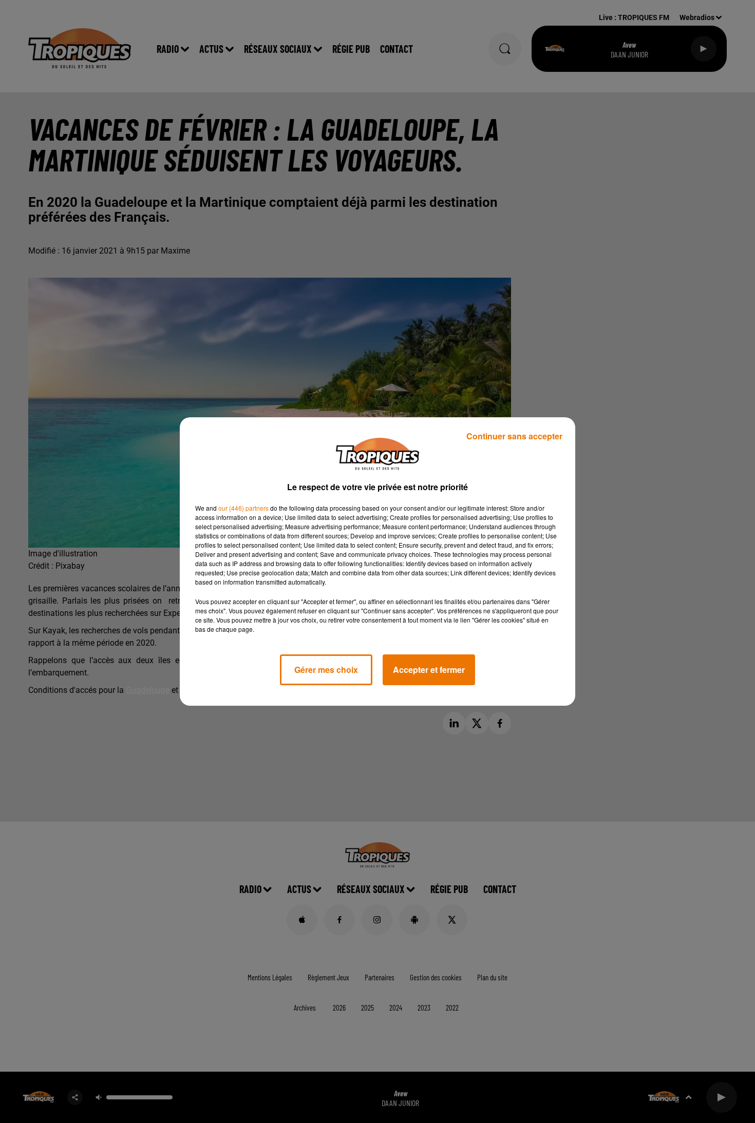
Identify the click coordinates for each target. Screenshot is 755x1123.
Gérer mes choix (326, 669)
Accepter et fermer (429, 669)
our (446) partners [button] (243, 508)
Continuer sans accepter (514, 436)
